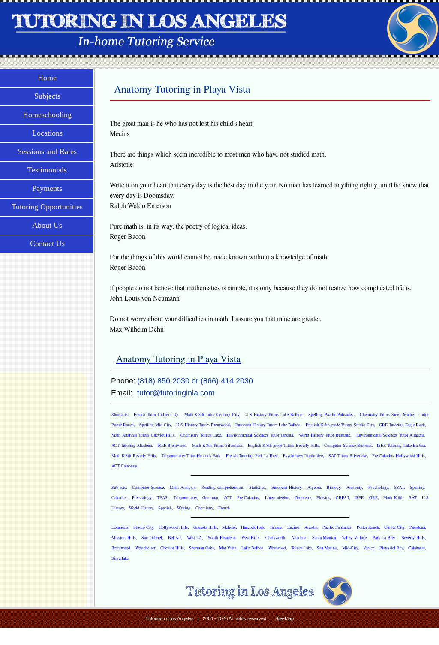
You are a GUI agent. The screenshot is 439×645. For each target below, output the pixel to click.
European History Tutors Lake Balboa (268, 425)
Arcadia (310, 527)
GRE (373, 497)
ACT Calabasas (124, 466)
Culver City (394, 527)
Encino (293, 527)
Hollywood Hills (173, 527)
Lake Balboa (252, 548)
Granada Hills (205, 527)
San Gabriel (151, 537)
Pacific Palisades (336, 527)
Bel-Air (174, 537)
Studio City (143, 527)
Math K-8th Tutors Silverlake (217, 445)
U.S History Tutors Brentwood (203, 425)
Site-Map (284, 618)
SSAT (399, 487)
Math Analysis (182, 487)
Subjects (47, 96)
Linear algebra (277, 497)
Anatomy (354, 487)
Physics (323, 497)
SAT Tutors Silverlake (347, 455)
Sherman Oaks (201, 548)
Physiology (141, 497)
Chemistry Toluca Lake (200, 435)
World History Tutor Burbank (324, 435)
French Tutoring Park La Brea (251, 455)
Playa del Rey (391, 548)
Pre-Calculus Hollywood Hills (398, 455)
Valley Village (354, 537)
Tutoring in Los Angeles (169, 618)
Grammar (210, 497)
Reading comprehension (222, 487)
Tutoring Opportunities (47, 206)
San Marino (327, 548)
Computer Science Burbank (347, 445)
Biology (333, 487)
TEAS (162, 497)
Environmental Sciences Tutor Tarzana (260, 435)
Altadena (298, 537)
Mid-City (350, 548)
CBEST (342, 497)
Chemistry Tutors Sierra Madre (387, 414)
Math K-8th (393, 497)
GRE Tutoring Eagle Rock (402, 425)
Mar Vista (227, 548)
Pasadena (417, 527)
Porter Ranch (368, 527)
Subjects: (120, 487)
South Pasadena (221, 537)
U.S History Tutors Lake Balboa (273, 414)
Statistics (257, 487)
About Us (47, 225)
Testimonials (47, 170)
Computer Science (148, 487)
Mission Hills (123, 537)
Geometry (303, 497)
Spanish (165, 508)
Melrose (229, 527)
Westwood (277, 548)
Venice (368, 548)
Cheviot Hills (172, 548)
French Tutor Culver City (156, 414)
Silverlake (120, 558)
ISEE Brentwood (171, 445)
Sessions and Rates (47, 151)
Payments (47, 188)
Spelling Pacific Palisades (330, 414)
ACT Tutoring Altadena (131, 445)
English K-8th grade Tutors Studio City (340, 425)
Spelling (417, 487)
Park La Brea (384, 537)
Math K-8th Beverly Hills (133, 455)
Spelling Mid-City (155, 425)
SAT (412, 497)
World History (141, 508)
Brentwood (120, 548)
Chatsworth (275, 537)
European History (286, 487)
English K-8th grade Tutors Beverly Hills (283, 445)
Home (47, 77)
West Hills (250, 537)
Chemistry (204, 508)
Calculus (118, 497)
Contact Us (47, 243)
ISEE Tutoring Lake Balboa (401, 445)
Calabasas (416, 548)
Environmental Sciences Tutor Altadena (390, 435)
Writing (183, 508)
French (224, 508)
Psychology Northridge (303, 455)
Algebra (314, 487)
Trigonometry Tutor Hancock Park (191, 455)
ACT (228, 497)
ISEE (359, 497)
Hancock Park (253, 527)
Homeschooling (47, 114)
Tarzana (276, 527)
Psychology (378, 487)
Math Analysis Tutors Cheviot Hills (142, 435)
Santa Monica (324, 537)
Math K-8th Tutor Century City (211, 414)
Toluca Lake (301, 548)
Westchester (145, 548)
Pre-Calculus (248, 497)
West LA (194, 537)
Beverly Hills (413, 537)
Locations (47, 133)
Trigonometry (185, 497)
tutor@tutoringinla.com (176, 393)
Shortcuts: (121, 414)
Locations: (121, 527)
